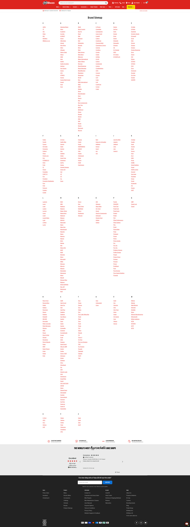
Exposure (133, 70)
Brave (79, 112)
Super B (62, 406)
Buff (79, 121)
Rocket (44, 337)
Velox (114, 312)
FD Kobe (45, 146)
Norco (79, 211)
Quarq (132, 206)
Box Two (80, 105)
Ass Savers (63, 68)
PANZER (115, 204)
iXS (97, 153)
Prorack (115, 261)
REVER (45, 319)
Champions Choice (101, 45)
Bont (79, 96)
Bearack (80, 38)
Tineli (79, 323)
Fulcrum (45, 188)
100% (44, 27)
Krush (132, 181)
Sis (61, 367)
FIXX (44, 162)
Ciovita (97, 52)
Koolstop (133, 176)
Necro (79, 202)
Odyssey (98, 204)
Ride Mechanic (47, 326)
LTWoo (44, 222)
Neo (79, 204)
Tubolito (80, 353)
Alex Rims (63, 45)
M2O (61, 202)
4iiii (44, 31)
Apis (61, 59)
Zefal (79, 420)
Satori (61, 323)
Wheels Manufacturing (137, 314)
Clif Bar (98, 57)
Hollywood (81, 156)
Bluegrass (80, 75)
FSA (44, 185)
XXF (44, 427)
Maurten (62, 231)
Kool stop (133, 174)
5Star (44, 34)
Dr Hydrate (116, 50)
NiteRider (80, 208)
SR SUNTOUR (64, 383)
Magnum (62, 215)
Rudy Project (46, 349)
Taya (79, 307)
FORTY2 (45, 174)
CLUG (97, 59)
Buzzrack (80, 128)
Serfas (62, 351)
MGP (61, 250)
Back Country (81, 29)
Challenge (98, 41)
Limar (44, 213)
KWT (132, 190)
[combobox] (83, 3)
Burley (79, 126)
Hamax (80, 139)
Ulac (97, 300)
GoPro (62, 162)
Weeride (133, 307)
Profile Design (117, 252)
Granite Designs (64, 167)
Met (61, 245)
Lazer (44, 204)
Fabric (44, 139)
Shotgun (62, 360)
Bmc (79, 80)
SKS (61, 374)
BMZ (79, 84)
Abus (61, 29)
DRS (114, 52)
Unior (97, 305)
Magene (62, 208)
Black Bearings (82, 66)
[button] (80, 461)
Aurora (62, 77)
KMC (132, 158)
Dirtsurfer (115, 41)
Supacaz (62, 404)
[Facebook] (136, 522)
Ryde (44, 351)
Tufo (79, 358)
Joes (114, 146)
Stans (61, 388)
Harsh (79, 142)
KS (132, 185)
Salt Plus (62, 310)
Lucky (44, 225)
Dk (114, 47)
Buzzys (80, 130)
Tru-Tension (81, 346)
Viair (114, 319)
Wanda (133, 303)
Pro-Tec (115, 248)
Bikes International (83, 59)
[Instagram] (141, 522)
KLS (132, 156)
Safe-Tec (62, 305)
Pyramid (115, 275)
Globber (62, 153)
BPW (79, 107)
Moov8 (62, 277)
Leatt (44, 206)
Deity (114, 31)
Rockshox (45, 339)
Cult (97, 82)
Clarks (97, 54)
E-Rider (133, 29)
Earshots (133, 31)
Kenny (133, 151)
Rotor (44, 344)
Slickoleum (63, 376)
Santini (62, 319)
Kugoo (133, 188)
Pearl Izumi (116, 211)
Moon (61, 275)
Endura (133, 45)
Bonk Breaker (81, 93)
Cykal (97, 89)
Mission (62, 268)
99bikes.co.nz (46, 41)
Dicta (114, 36)
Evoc (132, 68)
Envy (132, 52)
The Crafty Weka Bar (83, 314)
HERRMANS (81, 146)
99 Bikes (45, 38)
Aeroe (62, 38)
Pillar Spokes (116, 222)
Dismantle (116, 43)
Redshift (45, 316)
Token (79, 330)
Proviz (115, 264)
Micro (61, 257)
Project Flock (116, 257)
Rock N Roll (46, 335)
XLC (44, 422)
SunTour (62, 402)
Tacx (79, 300)
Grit (61, 172)
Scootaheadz (63, 333)
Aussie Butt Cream (65, 80)
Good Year (63, 158)
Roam (44, 333)
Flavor (44, 169)
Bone (79, 91)
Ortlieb (97, 220)
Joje (114, 149)
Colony (98, 61)
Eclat (132, 38)
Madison (62, 206)
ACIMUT (62, 36)
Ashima (62, 66)
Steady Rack (63, 390)
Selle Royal (63, 344)
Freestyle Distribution (48, 181)
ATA (61, 73)
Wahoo (133, 300)
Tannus (80, 305)
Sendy (62, 349)
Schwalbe (63, 328)
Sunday (62, 395)
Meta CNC (63, 248)
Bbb (79, 36)
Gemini (62, 149)
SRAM (62, 385)
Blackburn (80, 73)
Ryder (44, 353)
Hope (79, 158)
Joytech (115, 151)
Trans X (80, 337)
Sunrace (62, 399)
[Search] (106, 3)
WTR (132, 328)
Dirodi (115, 38)
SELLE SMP (63, 346)
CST (97, 77)
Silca (61, 362)
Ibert (97, 139)
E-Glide (133, 27)
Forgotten (45, 172)
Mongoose (63, 273)
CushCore (98, 84)
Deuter (115, 34)
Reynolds (45, 321)
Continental (99, 64)
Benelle (80, 45)
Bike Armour (81, 52)
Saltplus (62, 312)
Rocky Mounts (46, 342)
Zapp (79, 418)
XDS (44, 420)
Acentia (62, 34)
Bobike (80, 89)
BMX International (83, 82)
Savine (62, 326)
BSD (79, 119)
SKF (61, 369)
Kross (132, 178)
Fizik (44, 165)
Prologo (115, 259)
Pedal (115, 215)
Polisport (115, 234)
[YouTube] (145, 522)
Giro (61, 151)
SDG (61, 339)
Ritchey (45, 328)
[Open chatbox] (187, 524)
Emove (133, 43)
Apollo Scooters (64, 64)
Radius (44, 307)
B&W (79, 27)
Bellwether (81, 43)
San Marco (63, 316)
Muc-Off (62, 287)
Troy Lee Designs (82, 342)
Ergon (132, 54)
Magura (62, 218)
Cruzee (98, 75)
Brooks (80, 114)
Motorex (62, 282)
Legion (44, 208)
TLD (79, 328)
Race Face (45, 300)
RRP (44, 346)
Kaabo (133, 142)
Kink (132, 153)
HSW (79, 162)
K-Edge (133, 139)
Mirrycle (62, 266)
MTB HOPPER (64, 284)
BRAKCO (80, 109)
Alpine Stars (63, 52)
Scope (62, 335)
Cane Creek (99, 34)
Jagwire (115, 142)
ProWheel (116, 266)
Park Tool (115, 206)
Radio (44, 305)
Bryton (79, 116)
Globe (62, 156)
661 (44, 36)
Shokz (62, 358)
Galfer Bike (63, 142)
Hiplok (79, 153)
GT (61, 174)
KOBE (132, 162)
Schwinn (62, 330)
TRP (79, 344)
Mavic (61, 234)
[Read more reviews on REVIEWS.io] (72, 468)
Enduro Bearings (135, 50)
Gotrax (62, 165)
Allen (61, 47)
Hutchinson (81, 165)
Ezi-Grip (133, 75)
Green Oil (62, 169)
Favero (44, 144)
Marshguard (63, 229)
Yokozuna (63, 427)
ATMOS (62, 75)
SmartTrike (63, 379)
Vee (114, 303)
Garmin (62, 144)
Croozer (98, 73)
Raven (44, 312)
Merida (62, 243)
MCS (61, 241)
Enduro (133, 47)
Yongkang (63, 429)
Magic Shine (63, 211)
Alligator (62, 50)
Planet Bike (116, 229)
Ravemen (45, 310)
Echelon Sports (135, 34)
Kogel (132, 167)
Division (115, 45)
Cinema (98, 47)
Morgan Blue (63, 280)
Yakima (62, 420)
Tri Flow (80, 339)
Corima (98, 66)
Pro (114, 243)
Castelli (98, 36)
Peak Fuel (116, 208)
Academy (62, 31)
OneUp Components (101, 213)
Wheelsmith (134, 316)
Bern (79, 47)
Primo (115, 238)
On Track (98, 208)
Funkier (45, 190)
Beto (79, 50)
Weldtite (133, 310)
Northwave (81, 213)
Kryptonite (133, 183)
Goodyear (63, 160)
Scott (61, 337)
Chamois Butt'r (99, 43)
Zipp (79, 422)
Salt (61, 307)
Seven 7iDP (63, 353)
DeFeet (115, 29)
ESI (132, 57)
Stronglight (63, 392)
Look (44, 220)
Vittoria (115, 321)
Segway (62, 342)
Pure (114, 268)
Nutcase (80, 215)
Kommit (133, 172)
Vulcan (115, 323)
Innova (97, 146)
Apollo (62, 61)
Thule (79, 316)
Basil (79, 34)
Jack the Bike (116, 139)
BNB (79, 86)
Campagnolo (99, 31)
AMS (61, 57)
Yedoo (62, 422)
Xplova (44, 425)
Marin (61, 225)
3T (43, 29)
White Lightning (135, 319)
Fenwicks (45, 149)
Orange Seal (99, 218)
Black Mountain (82, 68)
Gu (61, 178)
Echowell (133, 36)
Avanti (62, 82)
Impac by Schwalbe (101, 142)
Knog (132, 160)
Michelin (62, 254)
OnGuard (98, 215)
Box (79, 100)
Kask (132, 144)
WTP (132, 326)
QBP (132, 202)
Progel (115, 254)
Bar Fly (80, 31)
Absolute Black (64, 27)
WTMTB (133, 323)
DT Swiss (116, 54)
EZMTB (133, 80)
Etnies (132, 59)
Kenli (132, 149)
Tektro (79, 310)
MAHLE (62, 220)
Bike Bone (81, 54)
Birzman (80, 64)
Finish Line (46, 156)
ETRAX (133, 61)
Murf (61, 291)
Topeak (80, 333)
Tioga (79, 326)
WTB (132, 321)
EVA (132, 66)
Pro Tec (115, 245)
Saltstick (62, 314)
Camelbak (98, 29)
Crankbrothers (99, 68)
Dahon (115, 27)
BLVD (79, 77)
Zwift (79, 425)
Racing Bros (46, 303)
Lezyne (45, 211)
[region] (101, 461)
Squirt (61, 381)
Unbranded (99, 303)
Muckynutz (63, 289)
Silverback (63, 365)
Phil (114, 218)
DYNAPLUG (116, 57)
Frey (44, 183)
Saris (61, 321)
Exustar (133, 73)
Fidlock (45, 151)
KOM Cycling (134, 169)
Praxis (115, 236)
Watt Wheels (134, 305)
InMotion (98, 144)
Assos (62, 70)
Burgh (79, 123)
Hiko (79, 151)
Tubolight (80, 351)
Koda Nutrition (135, 165)
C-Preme (98, 27)
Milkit (61, 261)
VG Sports (116, 316)
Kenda (133, 146)
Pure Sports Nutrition (118, 273)
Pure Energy (116, 271)
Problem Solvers (117, 250)
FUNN (44, 192)
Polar (114, 231)
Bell (79, 41)
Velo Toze (116, 310)
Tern (79, 312)
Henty (79, 144)
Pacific (115, 202)
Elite (132, 41)
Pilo (114, 225)
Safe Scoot (63, 303)
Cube (97, 80)
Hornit (79, 160)
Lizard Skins (46, 218)
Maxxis (62, 238)
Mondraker (63, 271)
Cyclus (97, 86)
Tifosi (79, 319)
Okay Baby (99, 206)
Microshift (62, 259)
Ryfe (44, 356)
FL (43, 167)
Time (79, 321)
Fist (44, 158)
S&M (61, 300)
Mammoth (63, 222)
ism (97, 151)
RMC (44, 330)
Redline (45, 314)
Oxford (97, 222)
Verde (115, 314)
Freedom (45, 178)
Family (44, 142)
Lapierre (45, 202)
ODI (97, 202)
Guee (61, 181)
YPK (61, 431)
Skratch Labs (63, 372)
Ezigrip (133, 77)
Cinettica (98, 50)
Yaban (62, 418)
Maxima (62, 236)
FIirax (44, 153)
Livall (44, 215)
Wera (132, 312)
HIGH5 (80, 149)
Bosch (79, 98)
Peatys (115, 213)
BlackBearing (81, 70)
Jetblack (115, 144)
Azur (61, 86)
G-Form (62, 139)
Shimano (62, 356)
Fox (44, 176)
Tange (79, 303)
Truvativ (80, 349)
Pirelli (114, 227)
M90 (61, 204)
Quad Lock (134, 204)
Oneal (97, 211)
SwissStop (63, 408)
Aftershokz (63, 41)
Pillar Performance (118, 220)
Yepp (61, 425)
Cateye (98, 38)
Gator (61, 146)
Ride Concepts (47, 323)
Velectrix (115, 305)
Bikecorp (80, 57)
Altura (61, 54)
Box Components (82, 103)
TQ (79, 335)
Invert (97, 149)
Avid (61, 84)
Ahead (62, 43)
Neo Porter (81, 206)
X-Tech (44, 418)
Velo (114, 307)
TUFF (79, 356)
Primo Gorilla (116, 241)
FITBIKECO (46, 160)
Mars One (62, 227)
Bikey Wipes (81, 61)
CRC (97, 70)
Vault (114, 300)
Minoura (62, 264)
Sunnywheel (63, 397)
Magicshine (63, 213)
